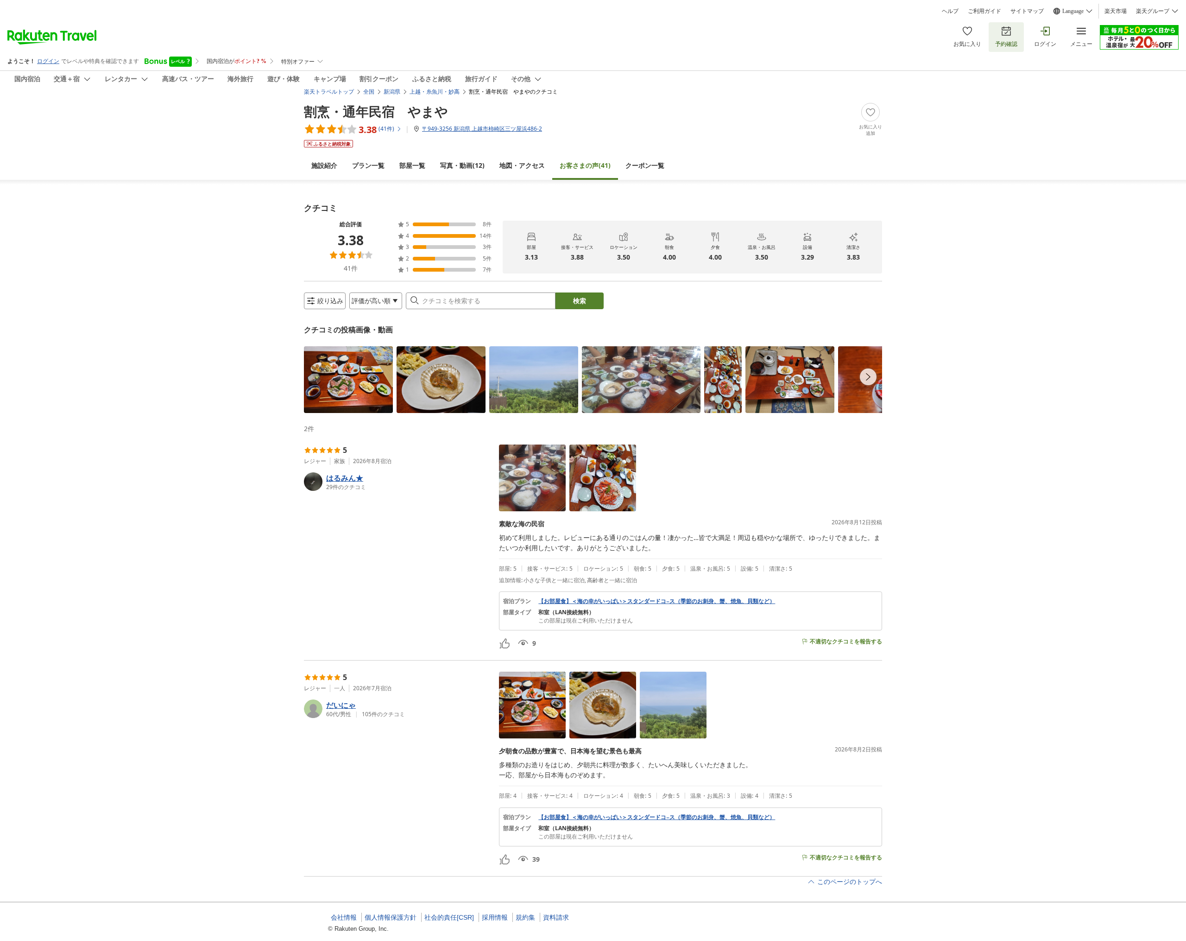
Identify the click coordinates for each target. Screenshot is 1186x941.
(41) (585, 165)
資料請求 (556, 917)
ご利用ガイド (984, 11)
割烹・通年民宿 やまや (376, 111)
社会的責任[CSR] (449, 917)
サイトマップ (1027, 11)
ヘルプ (950, 11)
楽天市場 (1115, 11)
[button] (348, 379)
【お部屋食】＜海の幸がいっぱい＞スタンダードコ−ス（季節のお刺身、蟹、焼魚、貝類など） (656, 601)
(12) (462, 165)
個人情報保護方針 (390, 917)
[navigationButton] (868, 377)
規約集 (525, 917)
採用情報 (495, 917)
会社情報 (344, 917)
